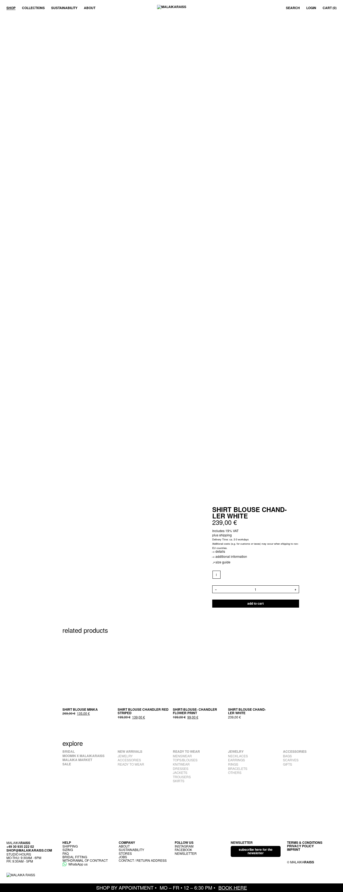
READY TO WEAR (131, 764)
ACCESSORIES (129, 760)
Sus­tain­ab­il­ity (64, 8)
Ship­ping (70, 846)
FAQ (65, 853)
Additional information (231, 556)
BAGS (287, 756)
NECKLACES (238, 756)
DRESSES (180, 768)
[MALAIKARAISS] (171, 8)
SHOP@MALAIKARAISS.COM (29, 850)
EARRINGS (236, 760)
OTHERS (234, 772)
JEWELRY (125, 756)
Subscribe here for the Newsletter (256, 851)
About (89, 8)
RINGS (233, 764)
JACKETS (180, 772)
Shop (11, 8)
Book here (232, 887)
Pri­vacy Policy (300, 846)
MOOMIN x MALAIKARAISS (83, 756)
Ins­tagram (184, 846)
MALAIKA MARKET (77, 760)
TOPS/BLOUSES (185, 760)
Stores (125, 853)
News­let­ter (186, 853)
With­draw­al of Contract (85, 860)
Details (220, 551)
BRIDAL (68, 752)
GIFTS (287, 764)
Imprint (293, 849)
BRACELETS (237, 768)
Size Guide (222, 562)
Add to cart (255, 603)
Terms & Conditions (304, 842)
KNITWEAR (181, 764)
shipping (225, 535)
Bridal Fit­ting (74, 857)
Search (293, 8)
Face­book (183, 849)
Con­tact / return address (143, 860)
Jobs (123, 857)
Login (311, 8)
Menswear (182, 756)
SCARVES (291, 760)
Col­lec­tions (33, 8)
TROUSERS (182, 777)
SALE (66, 764)
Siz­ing (67, 849)
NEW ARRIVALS (130, 752)
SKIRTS (178, 781)
